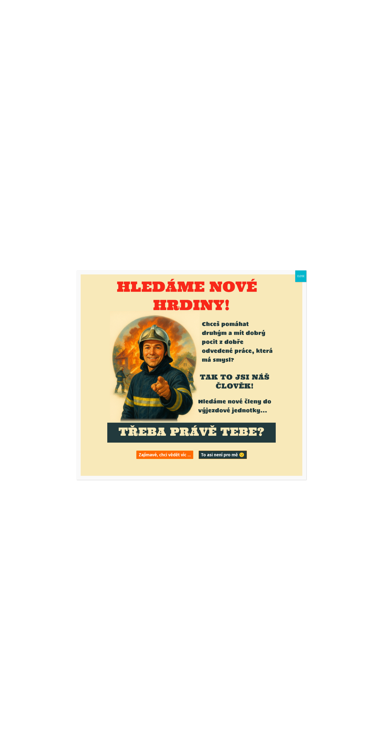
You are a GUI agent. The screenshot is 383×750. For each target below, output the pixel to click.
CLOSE (301, 276)
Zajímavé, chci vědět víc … (165, 454)
